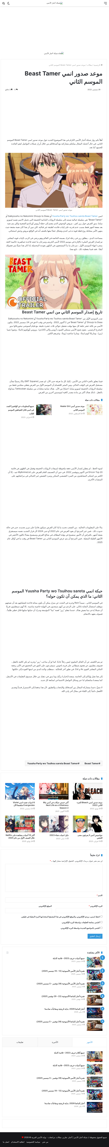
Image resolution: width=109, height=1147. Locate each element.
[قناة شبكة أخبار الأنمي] (54, 53)
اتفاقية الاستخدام (17, 1142)
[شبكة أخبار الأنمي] (55, 3)
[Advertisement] (54, 29)
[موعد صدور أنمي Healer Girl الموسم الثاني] (94, 409)
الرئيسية (97, 65)
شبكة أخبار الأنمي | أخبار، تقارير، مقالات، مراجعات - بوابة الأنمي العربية (59, 1137)
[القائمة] (105, 4)
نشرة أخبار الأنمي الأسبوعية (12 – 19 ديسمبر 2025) (63, 971)
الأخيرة (55, 1042)
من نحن (45, 1142)
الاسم (99, 895)
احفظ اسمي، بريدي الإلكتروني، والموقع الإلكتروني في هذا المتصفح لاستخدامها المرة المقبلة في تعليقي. (60, 917)
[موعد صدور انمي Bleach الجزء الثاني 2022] (87, 791)
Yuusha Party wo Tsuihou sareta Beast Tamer (75, 216)
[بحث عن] (3, 4)
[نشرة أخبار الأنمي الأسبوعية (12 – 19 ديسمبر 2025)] (94, 975)
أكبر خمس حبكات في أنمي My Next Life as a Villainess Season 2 (56, 805)
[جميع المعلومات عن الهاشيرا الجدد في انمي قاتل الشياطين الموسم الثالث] (44, 409)
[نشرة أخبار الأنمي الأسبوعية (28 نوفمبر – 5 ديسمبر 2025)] (94, 987)
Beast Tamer (92, 763)
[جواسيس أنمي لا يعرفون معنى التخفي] (87, 824)
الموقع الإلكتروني (45, 906)
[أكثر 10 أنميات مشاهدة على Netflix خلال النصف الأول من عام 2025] (20, 824)
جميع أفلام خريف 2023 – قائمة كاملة (69, 1052)
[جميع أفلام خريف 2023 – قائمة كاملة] (94, 1056)
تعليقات (19, 1042)
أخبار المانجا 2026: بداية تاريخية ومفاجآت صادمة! (64, 1009)
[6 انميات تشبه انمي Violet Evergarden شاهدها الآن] (20, 791)
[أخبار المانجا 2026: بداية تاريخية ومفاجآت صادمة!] (94, 1013)
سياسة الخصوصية (33, 1142)
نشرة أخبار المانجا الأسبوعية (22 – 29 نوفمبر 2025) (63, 996)
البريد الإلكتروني (95, 906)
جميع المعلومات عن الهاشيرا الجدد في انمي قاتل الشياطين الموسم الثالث (20, 410)
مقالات (89, 65)
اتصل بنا (6, 1142)
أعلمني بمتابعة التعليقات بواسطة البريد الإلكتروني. (80, 922)
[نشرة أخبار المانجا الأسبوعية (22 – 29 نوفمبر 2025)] (94, 1000)
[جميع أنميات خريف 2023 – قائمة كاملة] (94, 962)
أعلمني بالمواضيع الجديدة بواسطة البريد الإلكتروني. (80, 928)
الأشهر (90, 1042)
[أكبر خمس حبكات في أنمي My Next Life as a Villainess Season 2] (54, 791)
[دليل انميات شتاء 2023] (54, 824)
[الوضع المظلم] (8, 4)
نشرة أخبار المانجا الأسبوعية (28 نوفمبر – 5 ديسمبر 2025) (60, 1021)
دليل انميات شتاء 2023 (59, 835)
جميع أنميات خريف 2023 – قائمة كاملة (69, 958)
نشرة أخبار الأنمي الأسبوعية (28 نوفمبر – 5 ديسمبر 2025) (61, 983)
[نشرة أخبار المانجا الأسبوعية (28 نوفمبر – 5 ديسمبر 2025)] (94, 1025)
